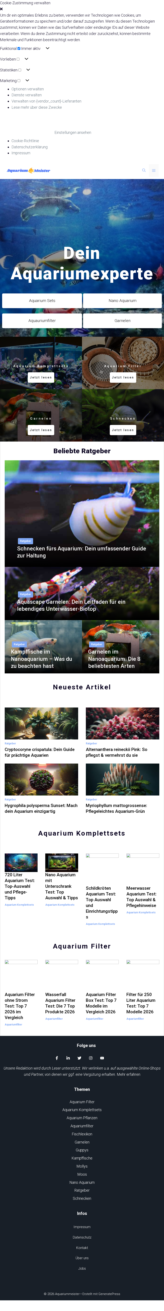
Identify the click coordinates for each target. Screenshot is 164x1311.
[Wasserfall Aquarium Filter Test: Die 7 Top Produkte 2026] (61, 988)
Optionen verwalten (28, 89)
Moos (82, 1174)
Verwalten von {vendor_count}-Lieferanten (46, 101)
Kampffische (82, 1158)
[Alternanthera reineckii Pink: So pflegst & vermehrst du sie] (122, 736)
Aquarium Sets (42, 300)
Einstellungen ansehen (86, 121)
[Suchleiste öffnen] (144, 170)
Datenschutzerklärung (30, 147)
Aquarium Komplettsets (19, 904)
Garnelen (122, 320)
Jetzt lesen (41, 377)
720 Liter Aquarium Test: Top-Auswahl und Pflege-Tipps (20, 886)
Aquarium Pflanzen (82, 1118)
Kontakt (82, 1248)
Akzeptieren (16, 121)
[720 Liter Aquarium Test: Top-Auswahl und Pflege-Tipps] (21, 868)
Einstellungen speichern (26, 132)
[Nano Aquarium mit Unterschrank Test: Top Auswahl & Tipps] (61, 868)
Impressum (21, 153)
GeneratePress (109, 1294)
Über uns (82, 1258)
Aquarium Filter (82, 1102)
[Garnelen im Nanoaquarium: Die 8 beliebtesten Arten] (120, 670)
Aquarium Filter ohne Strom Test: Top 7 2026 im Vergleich (20, 1006)
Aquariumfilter (13, 1024)
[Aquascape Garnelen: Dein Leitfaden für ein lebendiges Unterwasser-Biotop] (82, 617)
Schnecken (82, 1198)
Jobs (82, 1268)
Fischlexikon (82, 1134)
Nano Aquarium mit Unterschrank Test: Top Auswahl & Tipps (61, 886)
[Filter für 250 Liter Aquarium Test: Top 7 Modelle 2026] (142, 988)
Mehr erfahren (128, 1074)
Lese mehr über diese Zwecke (37, 107)
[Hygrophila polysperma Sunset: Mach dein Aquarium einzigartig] (41, 792)
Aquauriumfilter (42, 320)
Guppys (82, 1150)
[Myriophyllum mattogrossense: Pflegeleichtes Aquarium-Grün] (122, 792)
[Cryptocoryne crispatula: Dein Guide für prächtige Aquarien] (41, 736)
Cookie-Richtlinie (25, 141)
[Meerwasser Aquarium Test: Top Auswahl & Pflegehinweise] (142, 882)
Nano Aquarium (122, 300)
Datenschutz (82, 1237)
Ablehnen (46, 121)
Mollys (82, 1166)
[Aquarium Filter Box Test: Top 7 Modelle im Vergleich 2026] (102, 988)
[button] (82, 9)
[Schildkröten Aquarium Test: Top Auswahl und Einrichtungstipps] (102, 882)
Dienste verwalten (27, 95)
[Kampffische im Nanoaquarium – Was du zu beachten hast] (43, 670)
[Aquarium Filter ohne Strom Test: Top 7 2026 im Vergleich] (21, 988)
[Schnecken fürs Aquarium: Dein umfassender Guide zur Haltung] (82, 564)
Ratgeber (25, 541)
